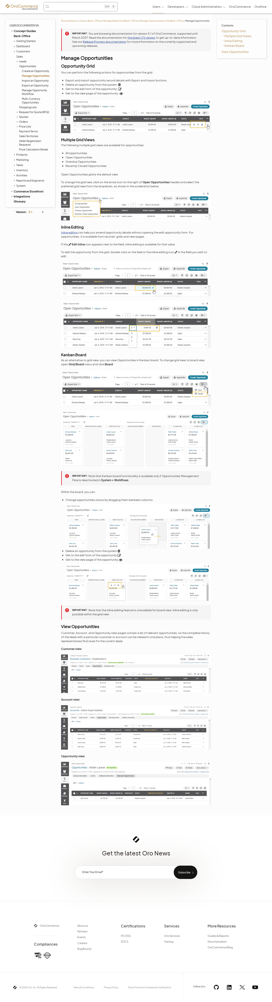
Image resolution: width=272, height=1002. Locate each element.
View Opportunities (235, 52)
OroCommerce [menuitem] (240, 7)
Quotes (23, 116)
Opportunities (27, 66)
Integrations (22, 196)
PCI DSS (126, 935)
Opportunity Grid (233, 31)
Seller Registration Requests (30, 142)
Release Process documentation (104, 41)
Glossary (20, 201)
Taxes (19, 165)
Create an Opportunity (35, 71)
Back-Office (94, 20)
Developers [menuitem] (176, 7)
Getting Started (25, 41)
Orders (23, 121)
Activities (21, 175)
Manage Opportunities (36, 75)
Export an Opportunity (35, 85)
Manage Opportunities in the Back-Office (161, 20)
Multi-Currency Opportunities (31, 100)
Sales (19, 56)
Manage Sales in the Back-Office (120, 20)
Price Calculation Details (33, 149)
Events (81, 937)
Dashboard (23, 46)
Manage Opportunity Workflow (34, 91)
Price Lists (25, 126)
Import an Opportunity (35, 80)
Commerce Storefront (28, 191)
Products (21, 154)
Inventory (22, 170)
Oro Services (172, 935)
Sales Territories (28, 136)
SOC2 (124, 941)
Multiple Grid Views (237, 36)
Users (83, 20)
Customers (23, 51)
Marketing (22, 159)
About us (82, 925)
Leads (22, 61)
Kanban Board (234, 46)
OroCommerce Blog (220, 947)
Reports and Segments (30, 180)
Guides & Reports (218, 935)
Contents (227, 25)
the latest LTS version (141, 37)
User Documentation (24, 25)
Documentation (69, 20)
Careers (82, 943)
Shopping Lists (28, 107)
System (21, 185)
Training (168, 941)
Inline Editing (233, 41)
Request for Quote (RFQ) (34, 112)
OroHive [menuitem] (260, 7)
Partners (82, 931)
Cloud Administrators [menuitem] (207, 7)
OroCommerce (49, 925)
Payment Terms (28, 131)
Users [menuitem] (156, 7)
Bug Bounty (84, 948)
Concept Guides (25, 31)
